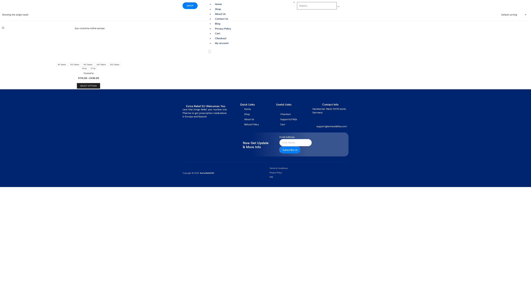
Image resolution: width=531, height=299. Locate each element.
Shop (218, 9)
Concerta (88, 73)
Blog (217, 23)
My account (222, 43)
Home (218, 4)
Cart (217, 33)
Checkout (220, 38)
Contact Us (221, 18)
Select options (88, 86)
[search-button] (338, 6)
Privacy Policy (223, 28)
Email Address (287, 137)
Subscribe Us (290, 149)
